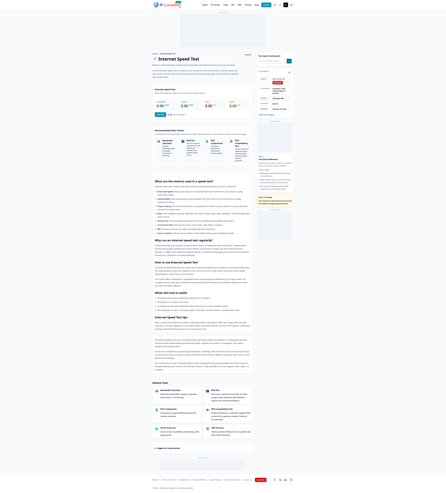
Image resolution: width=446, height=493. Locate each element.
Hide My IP (278, 83)
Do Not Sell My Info (232, 480)
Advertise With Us (200, 480)
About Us (155, 480)
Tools (225, 5)
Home (154, 54)
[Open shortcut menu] (291, 5)
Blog (257, 5)
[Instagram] (291, 480)
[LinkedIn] (285, 480)
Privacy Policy (184, 480)
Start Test (160, 114)
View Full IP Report (266, 115)
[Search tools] (289, 61)
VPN (240, 5)
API (232, 5)
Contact (266, 5)
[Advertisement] (223, 30)
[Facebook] (274, 480)
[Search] (280, 5)
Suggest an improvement (168, 448)
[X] (280, 480)
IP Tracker (215, 5)
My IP (205, 5)
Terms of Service (169, 480)
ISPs (169, 252)
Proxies (248, 5)
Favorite (248, 55)
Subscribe (261, 480)
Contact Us (247, 480)
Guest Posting (215, 480)
